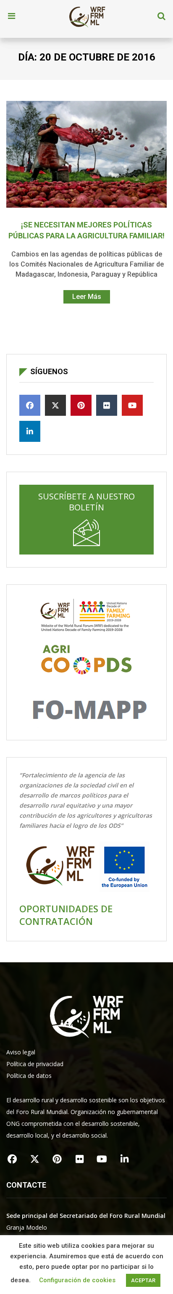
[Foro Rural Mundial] (87, 17)
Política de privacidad (34, 1064)
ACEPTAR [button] (143, 1280)
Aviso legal (20, 1052)
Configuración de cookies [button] (77, 1280)
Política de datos (29, 1076)
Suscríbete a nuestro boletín (86, 502)
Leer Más (86, 297)
